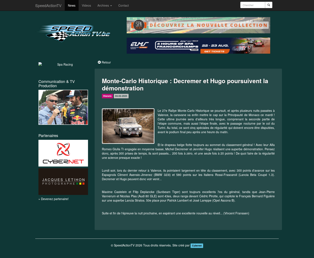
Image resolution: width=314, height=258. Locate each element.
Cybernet (197, 245)
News (71, 5)
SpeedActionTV (48, 5)
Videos (86, 5)
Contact (123, 5)
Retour (106, 62)
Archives (103, 5)
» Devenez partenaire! (53, 199)
